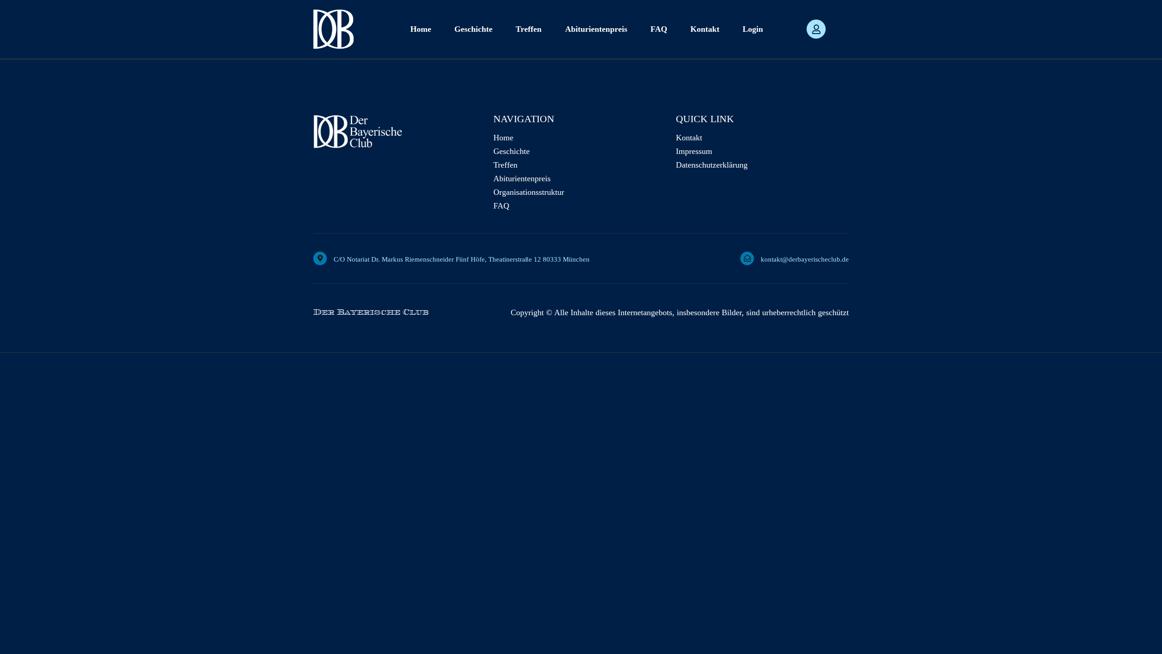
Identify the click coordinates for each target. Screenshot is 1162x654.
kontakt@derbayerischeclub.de (805, 259)
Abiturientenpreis (596, 29)
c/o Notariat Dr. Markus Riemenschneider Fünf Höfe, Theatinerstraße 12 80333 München (462, 259)
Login (753, 29)
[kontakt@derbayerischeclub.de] (747, 258)
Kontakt (704, 29)
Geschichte (473, 29)
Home (420, 29)
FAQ (658, 29)
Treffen (529, 29)
